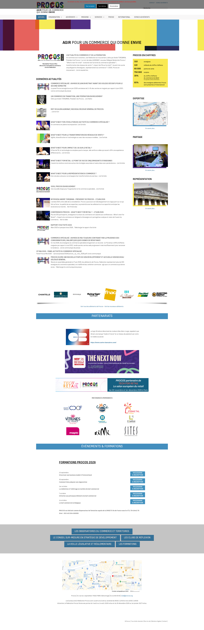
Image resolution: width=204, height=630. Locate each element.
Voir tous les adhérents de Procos (92, 306)
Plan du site (147, 621)
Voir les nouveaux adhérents (114, 306)
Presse (111, 17)
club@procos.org (127, 596)
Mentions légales (156, 621)
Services (98, 17)
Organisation (54, 17)
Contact (164, 621)
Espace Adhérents (142, 17)
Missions (85, 17)
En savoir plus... (150, 128)
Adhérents (70, 17)
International (124, 17)
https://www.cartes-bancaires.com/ (103, 342)
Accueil (41, 17)
